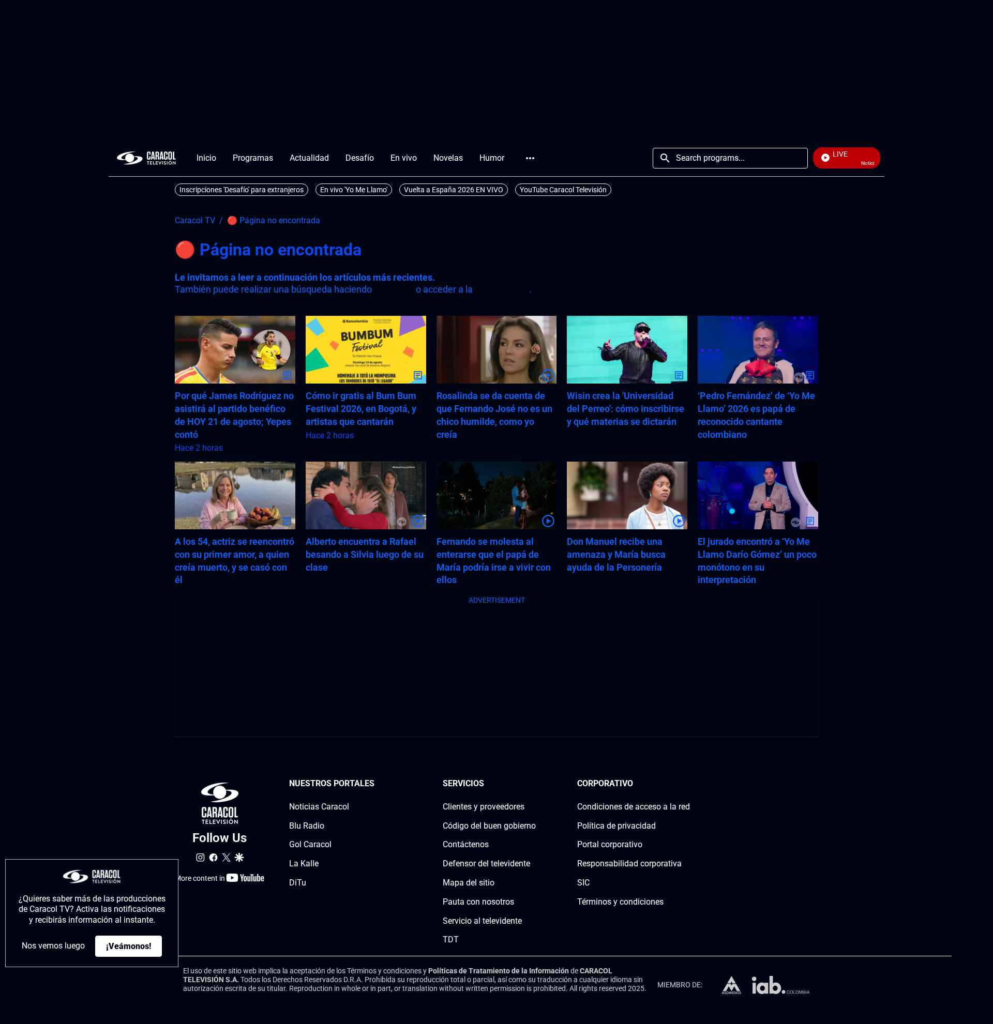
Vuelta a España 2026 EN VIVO (453, 190)
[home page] (146, 158)
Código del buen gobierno (489, 826)
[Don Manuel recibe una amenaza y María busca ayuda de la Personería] (627, 495)
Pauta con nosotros (478, 902)
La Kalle (304, 863)
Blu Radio (306, 826)
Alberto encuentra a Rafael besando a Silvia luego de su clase (365, 554)
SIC (583, 883)
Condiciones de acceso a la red (633, 807)
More (530, 158)
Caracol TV (195, 220)
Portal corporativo (609, 844)
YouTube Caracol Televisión (563, 190)
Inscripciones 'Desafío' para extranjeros (241, 190)
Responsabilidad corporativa (629, 863)
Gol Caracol (310, 844)
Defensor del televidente (486, 863)
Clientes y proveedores (483, 807)
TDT (451, 939)
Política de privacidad (616, 826)
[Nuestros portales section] (377, 783)
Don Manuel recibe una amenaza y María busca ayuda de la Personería (616, 554)
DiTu (297, 883)
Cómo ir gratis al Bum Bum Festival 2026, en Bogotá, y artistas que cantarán (361, 408)
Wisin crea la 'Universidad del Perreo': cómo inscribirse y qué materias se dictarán (625, 408)
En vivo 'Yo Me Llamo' (353, 190)
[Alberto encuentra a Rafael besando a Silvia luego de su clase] (366, 495)
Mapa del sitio (468, 883)
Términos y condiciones (620, 902)
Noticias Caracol (319, 807)
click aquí (394, 289)
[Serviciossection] (533, 783)
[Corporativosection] (687, 783)
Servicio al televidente (482, 921)
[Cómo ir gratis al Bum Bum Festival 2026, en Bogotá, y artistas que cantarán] (366, 350)
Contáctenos (466, 844)
